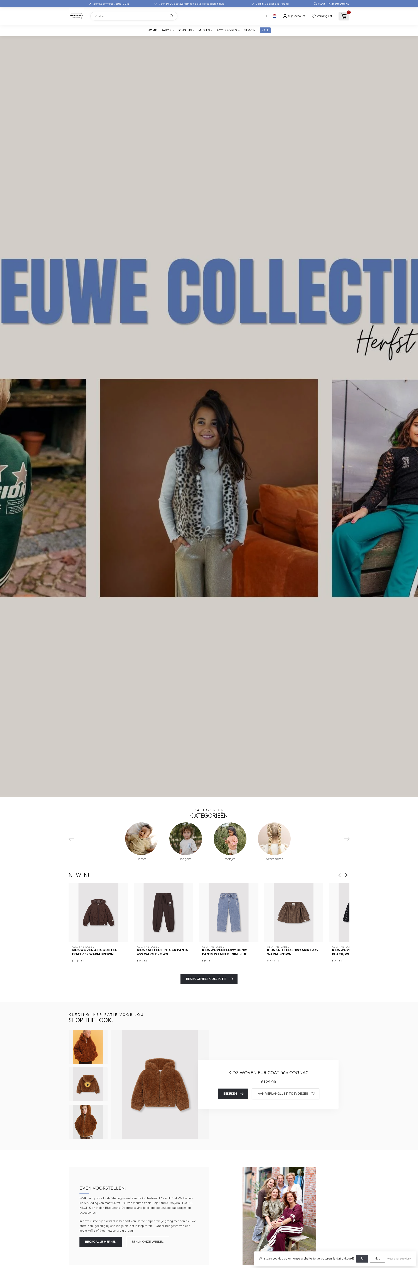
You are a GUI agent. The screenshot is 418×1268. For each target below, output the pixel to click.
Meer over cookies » (399, 1258)
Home (152, 30)
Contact (319, 4)
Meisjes (204, 30)
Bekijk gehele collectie (206, 979)
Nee (377, 1258)
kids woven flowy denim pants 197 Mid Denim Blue (225, 952)
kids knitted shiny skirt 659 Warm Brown (293, 952)
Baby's (166, 30)
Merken (250, 30)
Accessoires (227, 30)
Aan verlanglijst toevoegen (283, 1094)
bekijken (230, 1094)
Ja (362, 1258)
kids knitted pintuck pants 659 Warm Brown (162, 952)
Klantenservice (339, 4)
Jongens (185, 30)
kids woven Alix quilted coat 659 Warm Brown (95, 952)
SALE (265, 30)
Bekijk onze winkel (147, 1242)
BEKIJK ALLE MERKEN (100, 1242)
